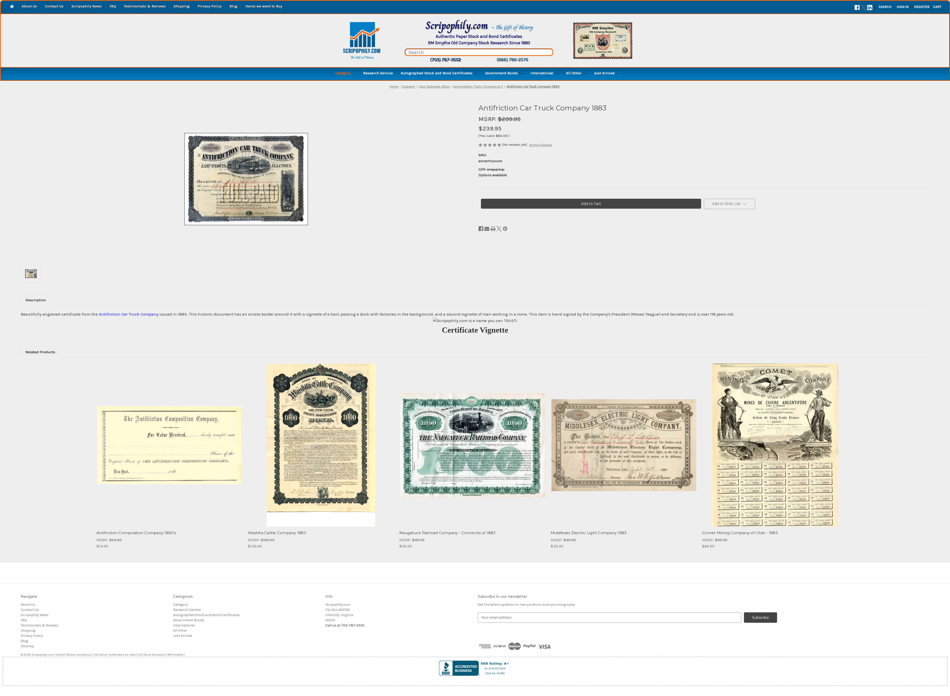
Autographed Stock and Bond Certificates (437, 73)
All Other (573, 73)
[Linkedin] (869, 7)
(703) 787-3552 (445, 59)
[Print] (493, 228)
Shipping (182, 6)
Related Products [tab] (40, 352)
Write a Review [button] (540, 145)
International (542, 73)
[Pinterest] (505, 228)
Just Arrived (604, 73)
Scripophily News (86, 6)
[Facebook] (857, 7)
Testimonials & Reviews (145, 6)
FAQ (113, 6)
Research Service (378, 73)
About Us (29, 6)
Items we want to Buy (263, 6)
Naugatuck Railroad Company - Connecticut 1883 (447, 532)
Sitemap (27, 646)
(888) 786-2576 (512, 59)
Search (885, 7)
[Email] (486, 228)
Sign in (903, 7)
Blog (234, 6)
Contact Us (54, 6)
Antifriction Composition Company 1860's (136, 532)
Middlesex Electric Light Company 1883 (589, 532)
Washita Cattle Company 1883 (277, 532)
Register (921, 7)
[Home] (12, 7)
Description (35, 300)
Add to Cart (169, 449)
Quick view (169, 441)
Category (343, 73)
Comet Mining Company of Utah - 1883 (740, 532)
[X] (863, 7)
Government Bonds (501, 73)
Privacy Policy (210, 6)
